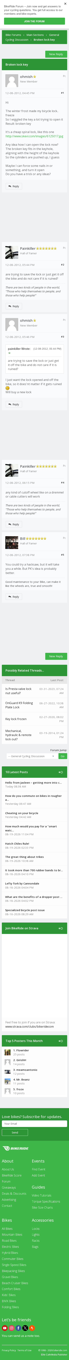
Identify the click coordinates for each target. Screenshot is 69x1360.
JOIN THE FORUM (34, 21)
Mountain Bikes (12, 1234)
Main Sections (35, 35)
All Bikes (7, 1229)
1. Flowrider (21, 1050)
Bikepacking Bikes (13, 1271)
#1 (62, 92)
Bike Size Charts (42, 1207)
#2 (62, 264)
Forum (6, 1181)
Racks (36, 1241)
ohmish (26, 76)
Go (62, 756)
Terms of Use (24, 1350)
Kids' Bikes (9, 1295)
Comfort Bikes (11, 1289)
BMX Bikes (9, 1301)
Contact (7, 1206)
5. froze (18, 1089)
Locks (36, 1229)
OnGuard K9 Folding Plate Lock (19, 705)
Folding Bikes (10, 1307)
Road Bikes (9, 1241)
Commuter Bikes (12, 1259)
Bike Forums (13, 35)
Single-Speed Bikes (14, 1265)
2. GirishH (19, 1060)
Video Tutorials (41, 1195)
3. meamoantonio (25, 1070)
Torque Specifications (46, 1201)
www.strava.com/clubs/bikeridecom (29, 1027)
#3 (62, 336)
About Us (8, 1169)
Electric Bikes (10, 1247)
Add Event (38, 1175)
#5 (62, 554)
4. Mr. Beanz (21, 1079)
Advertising (9, 1200)
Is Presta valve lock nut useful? (18, 691)
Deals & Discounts (14, 1194)
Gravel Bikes (10, 1277)
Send (15, 1132)
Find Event (38, 1169)
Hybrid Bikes (10, 1253)
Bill (22, 538)
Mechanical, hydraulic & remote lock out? (18, 735)
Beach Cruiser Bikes (15, 1283)
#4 (62, 482)
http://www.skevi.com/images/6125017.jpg (34, 136)
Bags (35, 1247)
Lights (36, 1234)
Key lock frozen (15, 719)
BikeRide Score (12, 1175)
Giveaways (9, 1187)
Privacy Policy (9, 1350)
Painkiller (28, 248)
